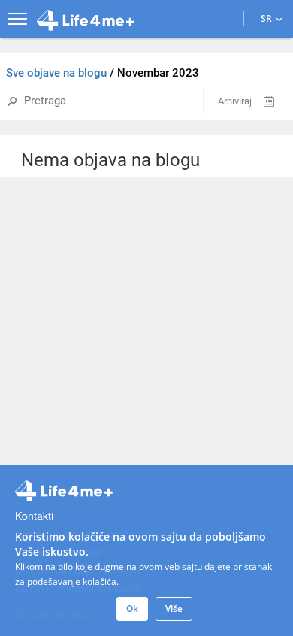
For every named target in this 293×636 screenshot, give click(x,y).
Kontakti (34, 515)
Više (174, 608)
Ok (132, 608)
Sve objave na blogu (58, 73)
